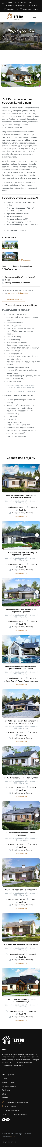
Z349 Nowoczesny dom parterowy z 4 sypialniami (21, 833)
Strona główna (8, 36)
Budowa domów (8, 1082)
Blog (4, 1094)
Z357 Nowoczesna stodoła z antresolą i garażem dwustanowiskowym (21, 667)
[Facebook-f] (4, 1119)
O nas (4, 1078)
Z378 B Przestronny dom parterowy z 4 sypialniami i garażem (21, 553)
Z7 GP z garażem (24, 260)
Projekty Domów (22, 36)
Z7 (19, 249)
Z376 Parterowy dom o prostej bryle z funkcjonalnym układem (21, 496)
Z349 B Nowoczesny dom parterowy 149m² (21, 778)
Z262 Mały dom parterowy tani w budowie (21, 944)
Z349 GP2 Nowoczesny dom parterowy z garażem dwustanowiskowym (21, 722)
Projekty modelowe (9, 1086)
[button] (4, 75)
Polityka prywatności (9, 1142)
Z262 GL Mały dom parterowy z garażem (21, 890)
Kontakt (5, 1098)
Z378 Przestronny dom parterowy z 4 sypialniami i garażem (21, 610)
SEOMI (12, 1137)
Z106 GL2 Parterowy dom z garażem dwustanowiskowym (21, 1000)
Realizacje (6, 1090)
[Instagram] (8, 1119)
